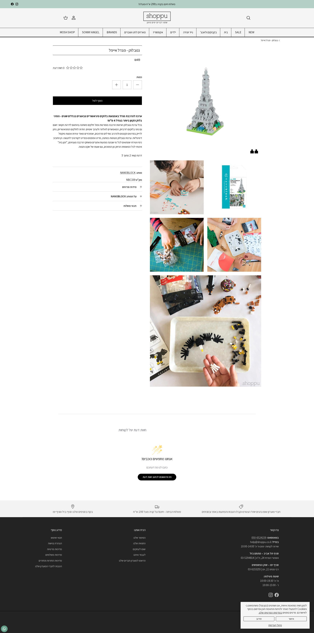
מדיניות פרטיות (54, 549)
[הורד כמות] (116, 84)
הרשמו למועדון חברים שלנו (132, 560)
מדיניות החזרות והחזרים (50, 560)
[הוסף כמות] (137, 84)
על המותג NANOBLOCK (123, 196)
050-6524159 (258, 537)
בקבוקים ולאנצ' (208, 32)
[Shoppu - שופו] (157, 18)
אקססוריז (158, 32)
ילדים (173, 32)
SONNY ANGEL (90, 32)
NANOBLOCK (127, 172)
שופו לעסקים (139, 549)
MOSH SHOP (67, 32)
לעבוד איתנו (140, 554)
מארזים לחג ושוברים (135, 32)
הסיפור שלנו (140, 537)
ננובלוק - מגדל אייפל (269, 40)
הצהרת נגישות (55, 543)
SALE (238, 32)
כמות (139, 77)
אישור (291, 618)
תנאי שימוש (56, 537)
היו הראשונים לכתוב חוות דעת (157, 477)
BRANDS (112, 32)
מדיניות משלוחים (53, 554)
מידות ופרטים (129, 187)
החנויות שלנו (139, 543)
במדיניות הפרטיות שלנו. (270, 612)
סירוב (259, 618)
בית (226, 32)
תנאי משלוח (130, 205)
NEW (251, 32)
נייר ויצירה (188, 32)
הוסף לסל (97, 100)
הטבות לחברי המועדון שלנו (48, 566)
